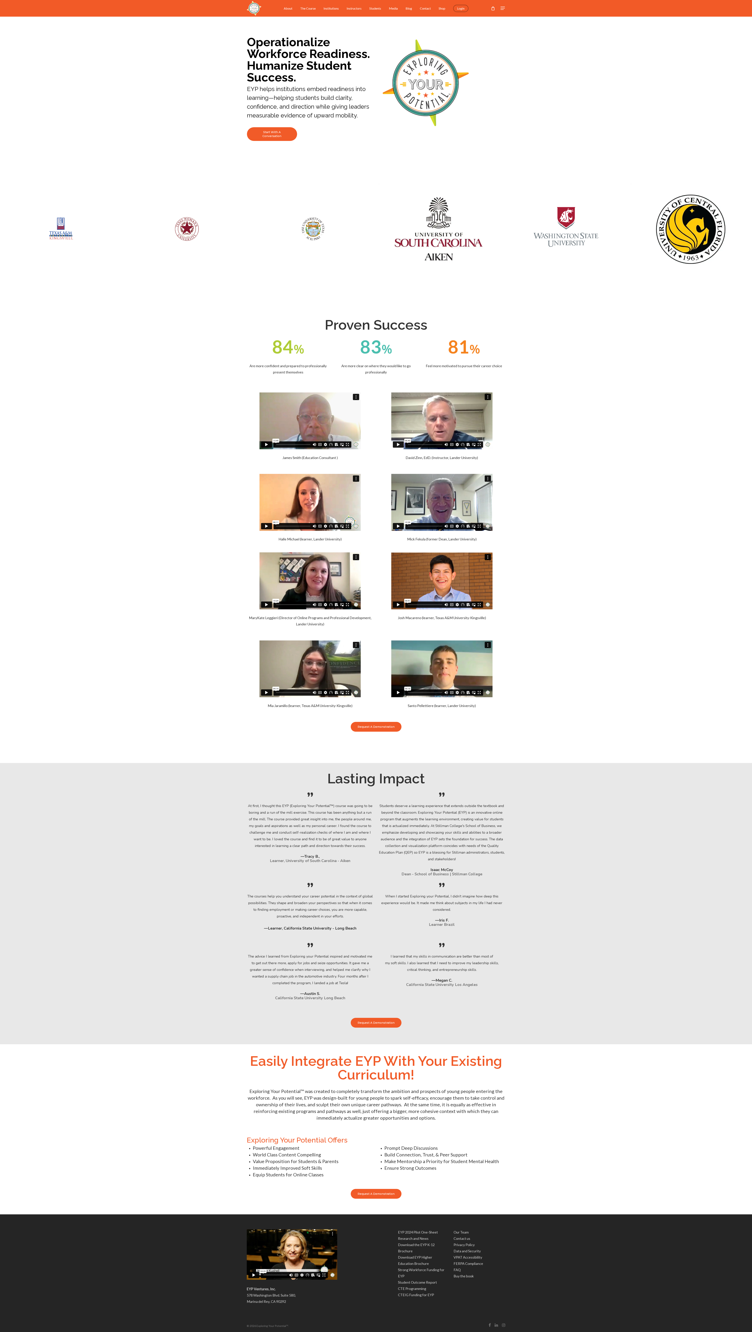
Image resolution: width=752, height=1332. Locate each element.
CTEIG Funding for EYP (416, 1295)
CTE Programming (412, 1288)
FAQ (457, 1270)
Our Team (461, 1232)
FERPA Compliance (468, 1263)
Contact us (462, 1238)
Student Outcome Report (417, 1282)
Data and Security (467, 1251)
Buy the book (464, 1276)
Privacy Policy (464, 1245)
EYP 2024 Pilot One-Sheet (418, 1232)
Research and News (413, 1238)
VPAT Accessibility (468, 1257)
